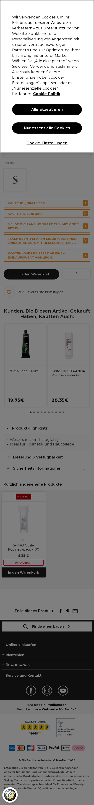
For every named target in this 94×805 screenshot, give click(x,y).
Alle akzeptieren (47, 109)
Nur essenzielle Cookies (47, 128)
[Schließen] (89, 6)
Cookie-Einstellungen (46, 143)
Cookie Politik (46, 94)
